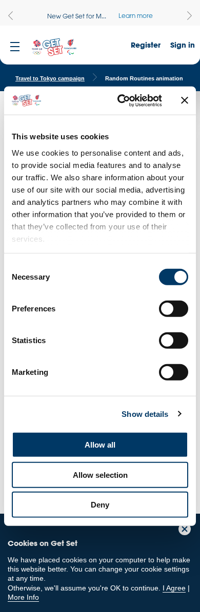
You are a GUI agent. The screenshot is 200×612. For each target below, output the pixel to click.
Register (146, 45)
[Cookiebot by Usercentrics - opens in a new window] (121, 100)
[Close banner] (184, 100)
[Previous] (10, 15)
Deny (100, 504)
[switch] (173, 309)
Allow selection (100, 474)
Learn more (135, 15)
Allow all (100, 444)
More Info (23, 597)
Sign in (182, 45)
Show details (145, 413)
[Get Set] (54, 47)
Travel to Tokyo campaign (50, 78)
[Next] (189, 15)
